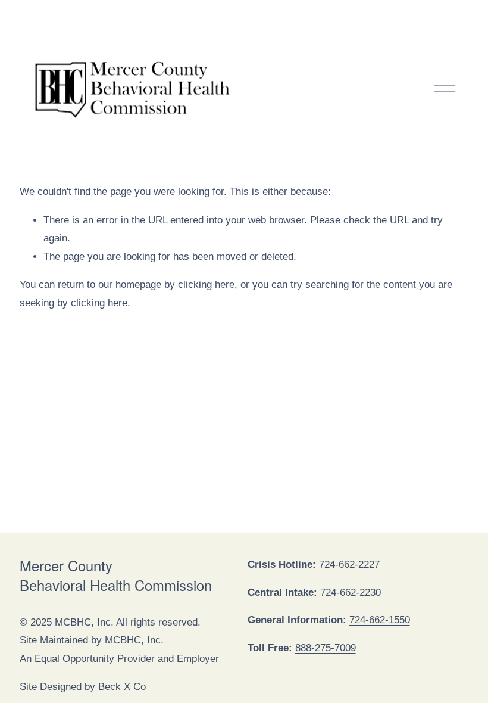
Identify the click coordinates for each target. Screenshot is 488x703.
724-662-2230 (350, 592)
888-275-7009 (325, 648)
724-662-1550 (379, 620)
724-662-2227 (349, 564)
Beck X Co (122, 686)
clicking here (206, 284)
